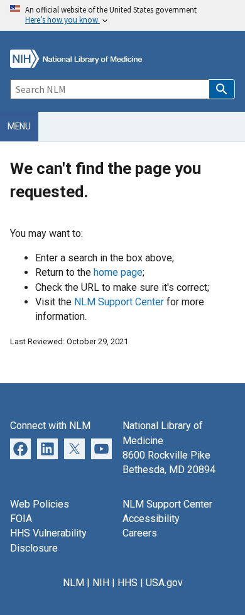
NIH (100, 583)
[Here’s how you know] (122, 15)
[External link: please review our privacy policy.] (47, 448)
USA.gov (164, 583)
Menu (19, 126)
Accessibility (151, 519)
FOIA (21, 519)
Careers (139, 533)
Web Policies (39, 504)
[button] (222, 89)
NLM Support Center (119, 302)
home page (118, 272)
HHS (127, 583)
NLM (73, 583)
